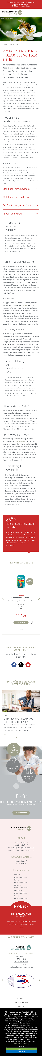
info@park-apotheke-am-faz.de (23, 848)
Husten (24, 305)
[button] (39, 597)
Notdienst (15, 6)
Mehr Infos (21, 1051)
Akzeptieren (21, 1049)
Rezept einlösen (26, 6)
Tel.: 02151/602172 (21, 962)
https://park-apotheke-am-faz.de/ (24, 850)
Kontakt (21, 1006)
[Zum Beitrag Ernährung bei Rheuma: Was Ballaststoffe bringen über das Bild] (21, 701)
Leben (5, 45)
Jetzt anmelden (21, 813)
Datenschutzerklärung (21, 1002)
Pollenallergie (19, 441)
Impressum (21, 998)
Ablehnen (21, 1046)
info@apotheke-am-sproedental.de (21, 967)
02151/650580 (23, 4)
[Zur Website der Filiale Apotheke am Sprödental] (21, 947)
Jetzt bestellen (21, 622)
